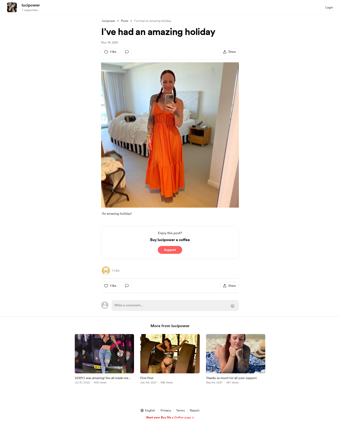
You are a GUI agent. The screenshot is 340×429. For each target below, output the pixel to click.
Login (329, 7)
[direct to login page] (175, 305)
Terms (180, 410)
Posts (124, 21)
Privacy (166, 410)
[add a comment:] (127, 52)
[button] (148, 410)
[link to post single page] (104, 359)
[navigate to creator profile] (12, 7)
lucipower (31, 5)
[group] (104, 359)
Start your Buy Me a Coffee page (168, 417)
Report (194, 410)
